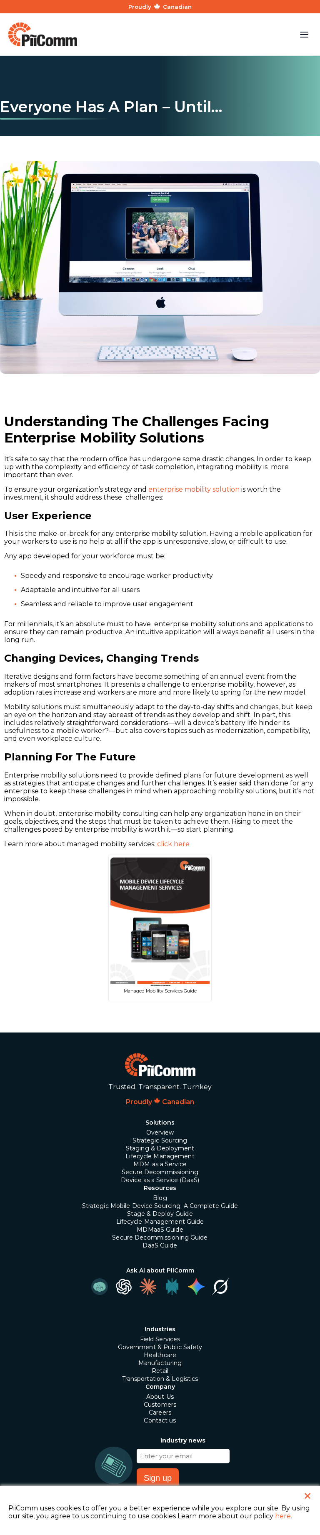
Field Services (160, 1339)
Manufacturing (160, 1363)
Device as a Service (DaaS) (160, 1180)
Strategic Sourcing (159, 1140)
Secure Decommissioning (160, 1172)
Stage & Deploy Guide (159, 1214)
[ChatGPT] (124, 1286)
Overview (160, 1132)
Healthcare (160, 1355)
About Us (160, 1396)
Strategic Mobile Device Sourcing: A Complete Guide (160, 1206)
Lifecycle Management (159, 1156)
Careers (160, 1412)
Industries (160, 1329)
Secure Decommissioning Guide (160, 1237)
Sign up (158, 1477)
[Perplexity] (172, 1286)
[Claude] (148, 1286)
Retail (160, 1371)
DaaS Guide (159, 1245)
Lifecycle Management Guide (160, 1221)
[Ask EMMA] (100, 1286)
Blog (160, 1198)
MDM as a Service (160, 1164)
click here (173, 844)
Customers (160, 1404)
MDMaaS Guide (160, 1229)
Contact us (160, 1420)
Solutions (160, 1122)
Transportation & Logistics (160, 1378)
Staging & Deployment (160, 1148)
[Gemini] (196, 1286)
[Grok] (220, 1286)
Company (160, 1386)
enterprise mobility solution (194, 489)
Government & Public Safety (160, 1347)
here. (283, 1516)
